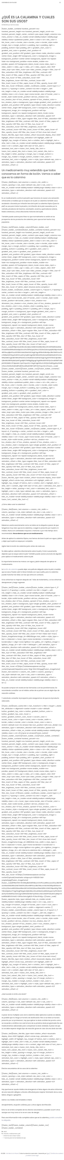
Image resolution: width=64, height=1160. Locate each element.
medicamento (13, 1133)
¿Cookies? (29, 1155)
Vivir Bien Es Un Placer (12, 1153)
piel (19, 1133)
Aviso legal (35, 1155)
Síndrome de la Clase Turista (12, 1136)
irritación (6, 1133)
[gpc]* (49, 1153)
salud (5, 1131)
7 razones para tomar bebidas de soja (15, 1138)
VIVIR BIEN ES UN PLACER (9, 2)
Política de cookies (57, 1153)
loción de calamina (11, 569)
